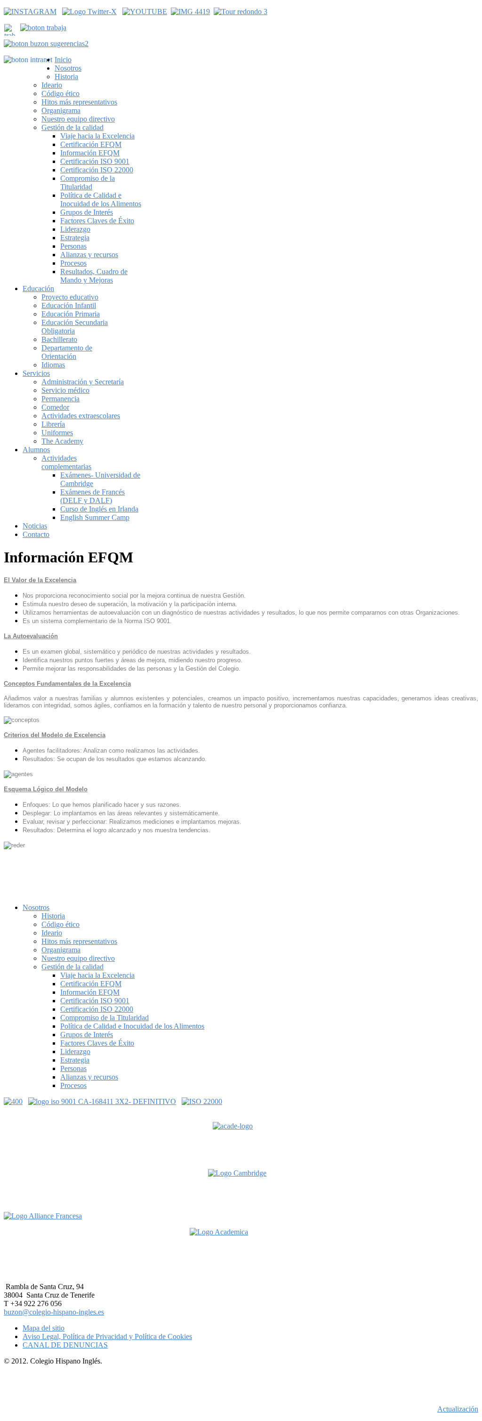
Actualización (457, 1409)
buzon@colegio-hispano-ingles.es (54, 1312)
